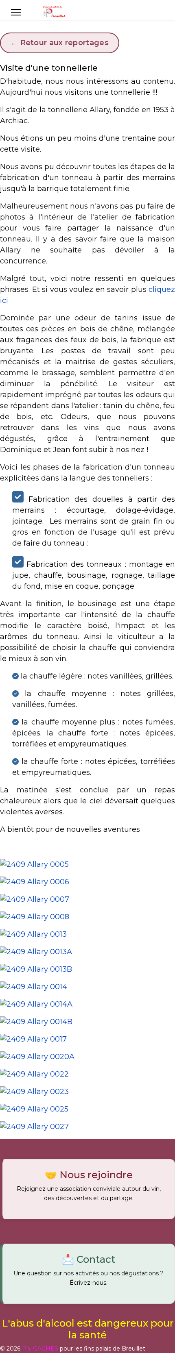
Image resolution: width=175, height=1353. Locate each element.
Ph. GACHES (40, 1348)
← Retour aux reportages (60, 42)
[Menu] (16, 12)
